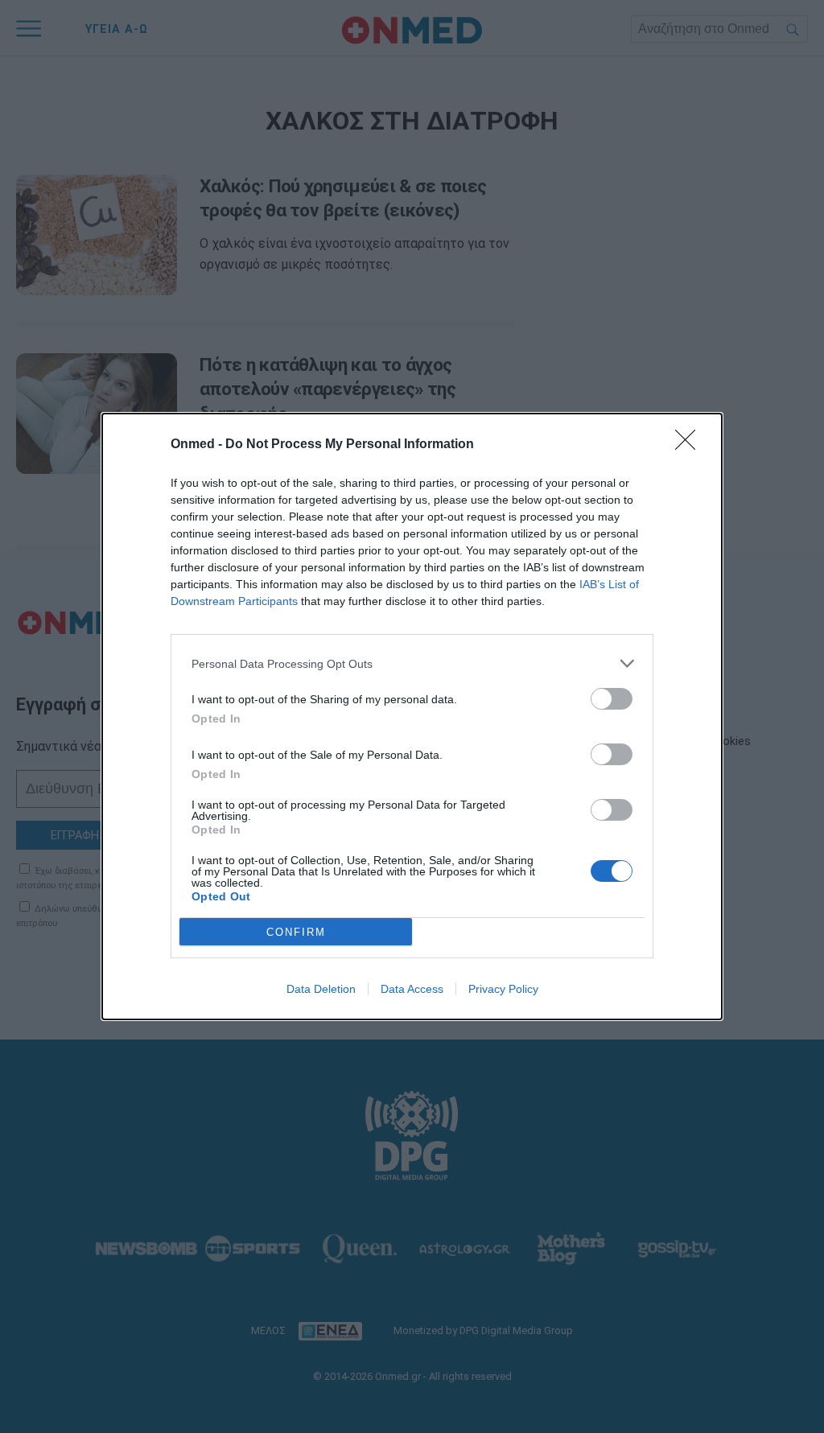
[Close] (690, 445)
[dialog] (412, 716)
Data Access (412, 988)
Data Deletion (321, 988)
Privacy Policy (503, 988)
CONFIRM (296, 932)
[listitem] (412, 663)
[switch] (611, 699)
